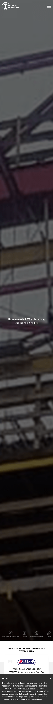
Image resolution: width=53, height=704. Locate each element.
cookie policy (29, 689)
